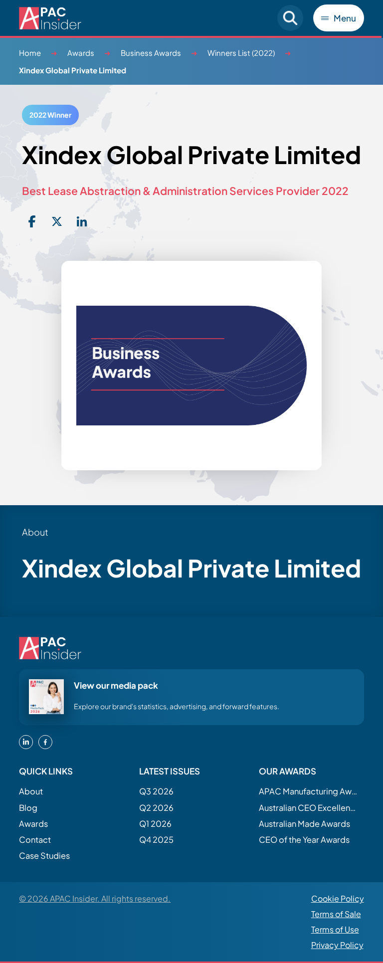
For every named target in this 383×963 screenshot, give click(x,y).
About (31, 791)
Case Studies (44, 855)
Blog (28, 807)
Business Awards (151, 52)
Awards (80, 52)
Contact (35, 839)
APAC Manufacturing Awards (309, 791)
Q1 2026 (155, 823)
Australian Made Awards (304, 823)
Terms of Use (335, 929)
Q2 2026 (156, 807)
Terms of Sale (336, 914)
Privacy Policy (337, 945)
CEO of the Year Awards (304, 839)
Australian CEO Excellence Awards (309, 807)
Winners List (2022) (241, 52)
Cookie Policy (337, 898)
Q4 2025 (156, 839)
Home (30, 52)
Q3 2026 (156, 791)
